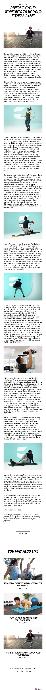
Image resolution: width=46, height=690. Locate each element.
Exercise (25, 244)
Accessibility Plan (30, 668)
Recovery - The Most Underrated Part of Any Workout (23, 584)
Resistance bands (15, 244)
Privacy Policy (19, 671)
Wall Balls (34, 244)
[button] (40, 689)
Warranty (28, 671)
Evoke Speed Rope (25, 160)
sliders (32, 162)
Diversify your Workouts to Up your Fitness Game (23, 653)
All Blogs (24, 533)
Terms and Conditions (16, 668)
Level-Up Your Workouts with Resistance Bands (23, 619)
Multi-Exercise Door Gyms (18, 246)
